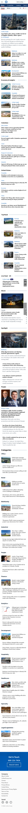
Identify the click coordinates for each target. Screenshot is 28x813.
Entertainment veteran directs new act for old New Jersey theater (14, 716)
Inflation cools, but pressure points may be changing (18, 87)
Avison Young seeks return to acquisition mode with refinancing (20, 257)
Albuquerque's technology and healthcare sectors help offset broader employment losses (10, 284)
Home (3, 8)
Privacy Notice (5, 785)
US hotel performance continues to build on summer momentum (18, 96)
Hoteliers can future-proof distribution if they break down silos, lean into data (13, 206)
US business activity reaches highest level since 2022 (13, 191)
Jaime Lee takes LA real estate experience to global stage (19, 54)
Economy (3, 188)
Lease (2, 143)
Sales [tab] (25, 5)
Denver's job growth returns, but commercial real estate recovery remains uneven (11, 623)
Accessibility (5, 793)
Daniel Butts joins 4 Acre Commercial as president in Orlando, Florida (13, 565)
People (3, 552)
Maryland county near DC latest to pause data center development (14, 740)
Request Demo (14, 765)
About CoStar (5, 776)
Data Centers (4, 125)
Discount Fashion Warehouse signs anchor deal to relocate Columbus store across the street (13, 147)
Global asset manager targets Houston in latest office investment (19, 459)
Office (3, 454)
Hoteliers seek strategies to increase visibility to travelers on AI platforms (12, 175)
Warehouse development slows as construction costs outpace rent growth (18, 116)
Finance (16, 252)
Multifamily (14, 51)
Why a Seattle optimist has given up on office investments (14, 438)
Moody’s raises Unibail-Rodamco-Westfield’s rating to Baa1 (18, 581)
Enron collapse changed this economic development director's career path (13, 643)
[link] (6, 2)
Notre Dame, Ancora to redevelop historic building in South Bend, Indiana (14, 648)
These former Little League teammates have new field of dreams (20, 246)
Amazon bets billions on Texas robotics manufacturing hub (19, 74)
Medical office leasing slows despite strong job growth (18, 106)
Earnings (16, 218)
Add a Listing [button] (20, 2)
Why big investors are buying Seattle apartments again (11, 352)
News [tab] (2, 5)
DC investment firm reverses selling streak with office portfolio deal (14, 471)
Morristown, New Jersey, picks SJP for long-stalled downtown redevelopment (13, 495)
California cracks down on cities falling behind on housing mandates (13, 745)
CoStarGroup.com (7, 778)
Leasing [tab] (18, 5)
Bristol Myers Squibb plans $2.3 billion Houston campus (13, 691)
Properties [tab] (10, 5)
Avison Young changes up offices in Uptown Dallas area (12, 466)
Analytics (4, 603)
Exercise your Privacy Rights (9, 789)
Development (15, 71)
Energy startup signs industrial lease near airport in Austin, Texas (14, 539)
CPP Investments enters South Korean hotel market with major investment (10, 313)
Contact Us (5, 796)
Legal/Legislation (7, 727)
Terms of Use (5, 791)
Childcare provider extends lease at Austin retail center (18, 483)
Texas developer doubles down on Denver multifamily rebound (19, 507)
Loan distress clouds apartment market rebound (12, 376)
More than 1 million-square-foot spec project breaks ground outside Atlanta (19, 533)
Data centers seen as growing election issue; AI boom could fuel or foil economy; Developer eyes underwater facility (12, 130)
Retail (3, 478)
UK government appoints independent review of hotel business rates (20, 268)
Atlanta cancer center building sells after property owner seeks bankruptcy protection (14, 697)
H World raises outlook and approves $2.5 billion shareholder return (20, 224)
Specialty (4, 704)
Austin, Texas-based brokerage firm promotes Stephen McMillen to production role (19, 559)
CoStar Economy (16, 84)
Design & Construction (7, 153)
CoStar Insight (4, 136)
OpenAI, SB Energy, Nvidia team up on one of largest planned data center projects (14, 164)
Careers (4, 780)
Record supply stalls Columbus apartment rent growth (14, 139)
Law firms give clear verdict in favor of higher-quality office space (13, 34)
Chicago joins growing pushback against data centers (18, 733)
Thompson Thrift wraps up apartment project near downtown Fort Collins (13, 521)
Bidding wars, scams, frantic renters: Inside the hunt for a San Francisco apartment (18, 64)
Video (2, 180)
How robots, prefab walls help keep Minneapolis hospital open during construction (19, 684)
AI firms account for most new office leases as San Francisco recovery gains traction (12, 617)
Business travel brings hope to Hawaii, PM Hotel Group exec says (14, 183)
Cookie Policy (5, 787)
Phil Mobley (6, 37)
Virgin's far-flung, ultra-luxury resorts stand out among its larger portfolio (12, 198)
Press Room (5, 782)
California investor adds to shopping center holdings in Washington (12, 490)
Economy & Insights (8, 80)
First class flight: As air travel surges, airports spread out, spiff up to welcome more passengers (13, 156)
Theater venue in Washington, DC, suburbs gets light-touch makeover (14, 721)
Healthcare (5, 678)
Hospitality (4, 173)
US (10, 276)
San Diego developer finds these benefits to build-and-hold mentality (13, 426)
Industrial (3, 162)
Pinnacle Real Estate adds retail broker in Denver (13, 570)
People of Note (5, 408)
